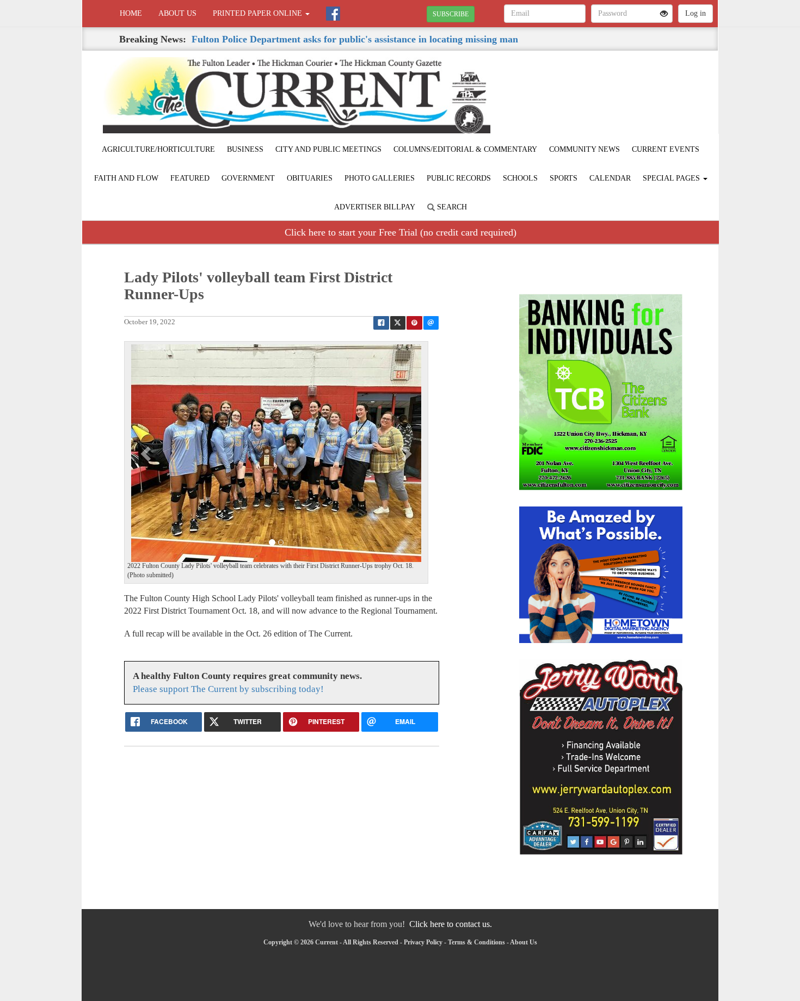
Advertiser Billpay (374, 207)
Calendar (610, 178)
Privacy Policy (423, 942)
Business (245, 149)
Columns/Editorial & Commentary (465, 149)
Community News (584, 149)
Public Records (459, 178)
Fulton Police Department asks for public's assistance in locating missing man (355, 39)
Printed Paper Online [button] (258, 13)
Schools (520, 178)
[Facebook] (333, 13)
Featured (190, 178)
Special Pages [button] (672, 178)
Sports (563, 178)
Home (131, 13)
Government (248, 178)
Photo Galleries (379, 178)
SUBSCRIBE (451, 14)
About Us (177, 13)
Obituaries (310, 178)
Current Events (665, 149)
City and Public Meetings (328, 149)
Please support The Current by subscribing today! (228, 689)
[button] (147, 453)
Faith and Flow (126, 178)
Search (451, 207)
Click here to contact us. (450, 924)
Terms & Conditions (476, 942)
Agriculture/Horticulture (158, 149)
